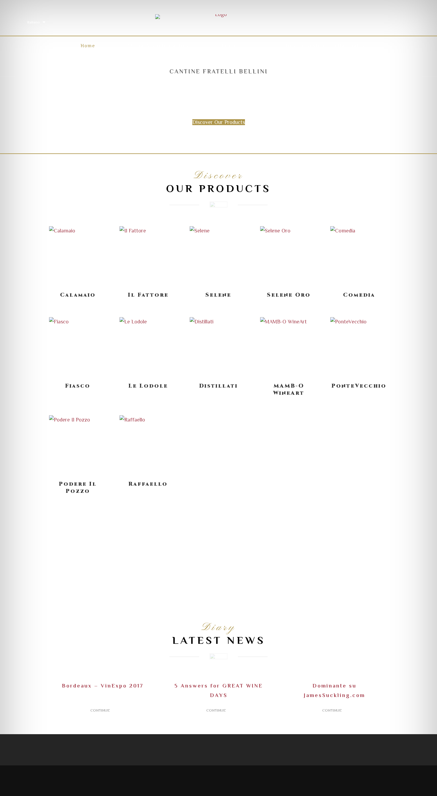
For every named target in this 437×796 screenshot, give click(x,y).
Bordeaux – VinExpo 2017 (103, 686)
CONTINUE (101, 710)
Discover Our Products (218, 122)
